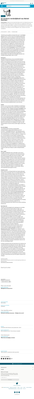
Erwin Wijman (16, 77)
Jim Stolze (19, 45)
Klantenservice (3, 367)
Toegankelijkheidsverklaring (12, 388)
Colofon (18, 387)
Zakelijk (2, 369)
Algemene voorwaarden (13, 387)
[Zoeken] (29, 6)
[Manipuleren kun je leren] (4, 273)
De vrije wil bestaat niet (19, 191)
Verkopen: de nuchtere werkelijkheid (17, 108)
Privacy (21, 387)
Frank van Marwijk (11, 227)
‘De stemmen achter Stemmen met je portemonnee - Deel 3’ (11, 327)
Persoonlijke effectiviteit (5, 8)
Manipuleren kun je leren (5, 228)
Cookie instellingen (29, 387)
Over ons (24, 388)
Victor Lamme (10, 192)
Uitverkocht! (12, 47)
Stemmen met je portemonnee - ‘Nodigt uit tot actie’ (12, 313)
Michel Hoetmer (4, 22)
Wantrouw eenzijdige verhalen (8, 337)
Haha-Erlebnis (3, 302)
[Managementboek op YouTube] (17, 392)
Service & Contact (19, 388)
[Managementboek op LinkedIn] (14, 392)
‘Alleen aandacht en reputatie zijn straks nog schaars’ (10, 352)
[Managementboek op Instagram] (19, 392)
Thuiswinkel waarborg (6, 387)
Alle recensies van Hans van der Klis (7, 262)
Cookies (24, 387)
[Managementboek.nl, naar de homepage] (3, 3)
